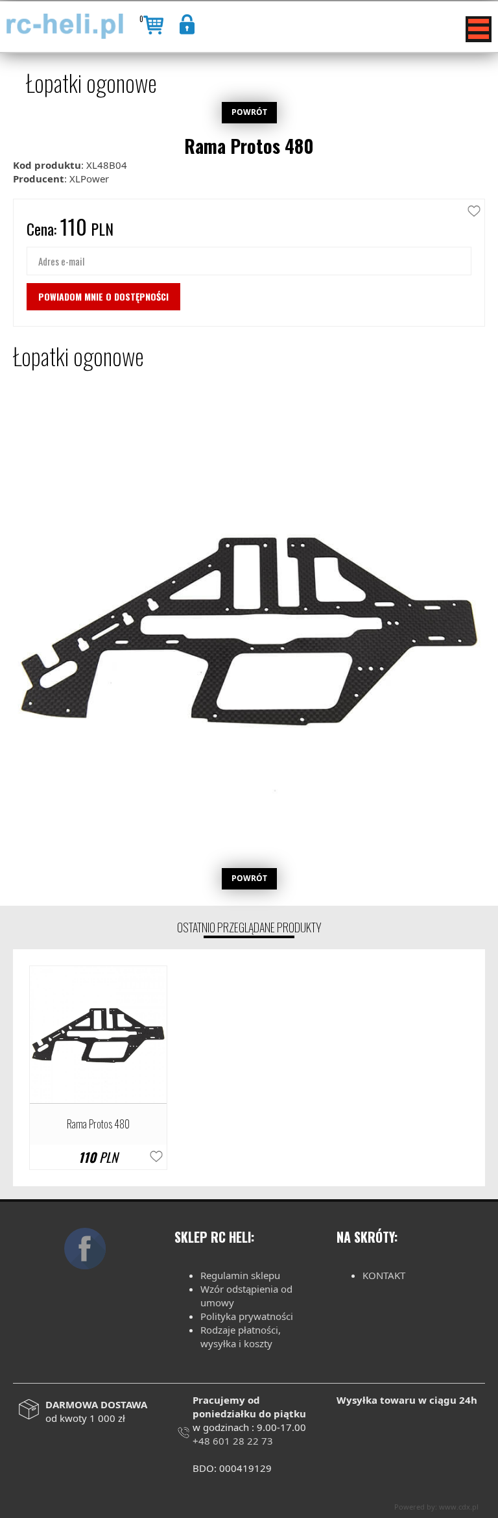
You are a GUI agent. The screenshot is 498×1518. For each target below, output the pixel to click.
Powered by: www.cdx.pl (436, 1507)
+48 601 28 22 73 (233, 1440)
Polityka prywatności (246, 1316)
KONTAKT (383, 1275)
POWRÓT (249, 112)
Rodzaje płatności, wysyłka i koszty (240, 1336)
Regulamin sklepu (240, 1275)
